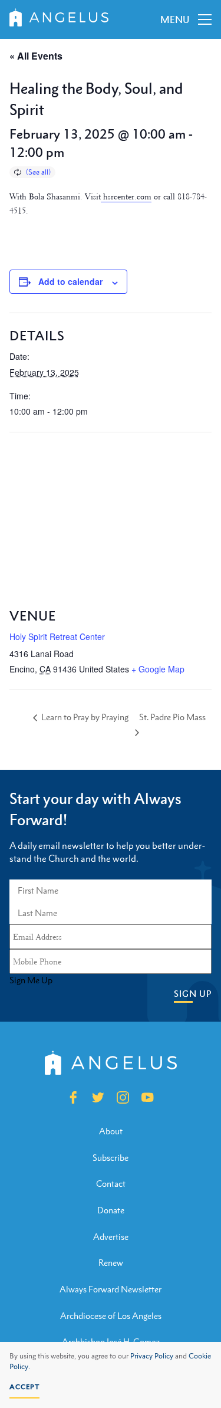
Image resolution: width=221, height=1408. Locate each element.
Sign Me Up (30, 980)
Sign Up (193, 994)
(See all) (38, 172)
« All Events (35, 56)
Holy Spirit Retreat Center (57, 636)
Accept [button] (24, 1387)
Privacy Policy (151, 1356)
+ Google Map (157, 669)
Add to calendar (70, 281)
